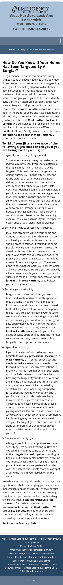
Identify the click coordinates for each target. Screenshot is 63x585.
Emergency (18, 561)
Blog (23, 49)
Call (32, 580)
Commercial (35, 557)
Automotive (50, 557)
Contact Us (44, 561)
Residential (20, 557)
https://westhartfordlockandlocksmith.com (31, 550)
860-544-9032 (38, 28)
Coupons (31, 561)
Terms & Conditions (16, 564)
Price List (33, 564)
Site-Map (44, 564)
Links (54, 564)
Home (12, 49)
